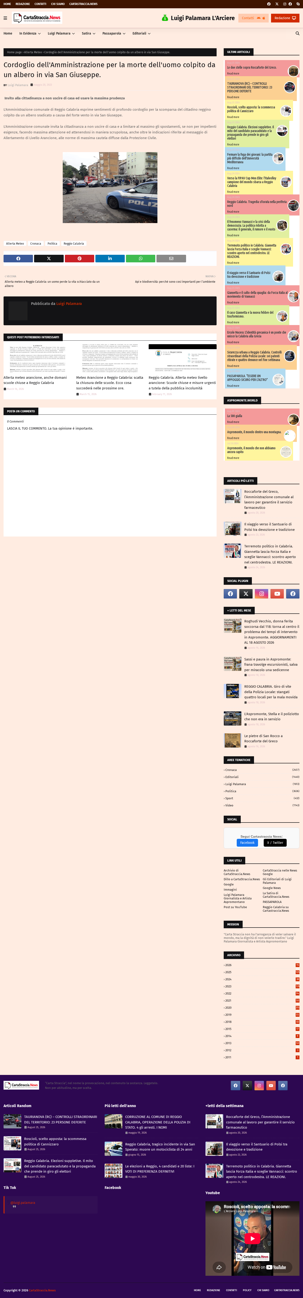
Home (7, 4)
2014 (261, 1036)
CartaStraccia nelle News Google (280, 872)
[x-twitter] (277, 4)
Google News (272, 888)
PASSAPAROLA (272, 902)
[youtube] (277, 593)
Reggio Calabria (74, 243)
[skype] (297, 4)
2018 (262, 1022)
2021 (262, 1000)
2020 (262, 1007)
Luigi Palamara (18, 85)
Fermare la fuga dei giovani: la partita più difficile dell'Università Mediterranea (249, 158)
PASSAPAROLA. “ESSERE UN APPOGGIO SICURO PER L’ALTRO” (247, 378)
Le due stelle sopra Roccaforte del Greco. (252, 67)
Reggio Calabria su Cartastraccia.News (276, 908)
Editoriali (262, 777)
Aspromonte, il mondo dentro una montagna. (254, 432)
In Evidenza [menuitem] (27, 33)
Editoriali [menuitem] (139, 33)
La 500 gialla (234, 416)
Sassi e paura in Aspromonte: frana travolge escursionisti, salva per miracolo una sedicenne (271, 664)
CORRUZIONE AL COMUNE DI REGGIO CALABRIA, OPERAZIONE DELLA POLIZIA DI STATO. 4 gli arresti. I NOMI (157, 1122)
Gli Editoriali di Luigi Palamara (277, 880)
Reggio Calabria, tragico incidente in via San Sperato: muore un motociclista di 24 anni (160, 1147)
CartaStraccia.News (83, 4)
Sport (262, 798)
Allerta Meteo (33, 52)
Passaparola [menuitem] (111, 33)
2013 (262, 1043)
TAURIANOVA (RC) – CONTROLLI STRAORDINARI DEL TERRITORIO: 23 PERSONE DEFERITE (249, 87)
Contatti (40, 4)
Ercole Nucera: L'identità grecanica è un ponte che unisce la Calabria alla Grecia (256, 334)
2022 (262, 993)
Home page (14, 52)
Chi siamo (58, 4)
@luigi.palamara (22, 1203)
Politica (52, 243)
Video (262, 805)
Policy (247, 1290)
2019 (262, 1014)
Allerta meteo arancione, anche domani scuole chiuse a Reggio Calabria (35, 380)
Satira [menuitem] (86, 33)
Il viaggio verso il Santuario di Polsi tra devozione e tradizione (248, 274)
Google (229, 884)
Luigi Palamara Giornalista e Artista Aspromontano (238, 898)
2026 (262, 965)
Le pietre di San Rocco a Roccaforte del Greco (263, 739)
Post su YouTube (235, 907)
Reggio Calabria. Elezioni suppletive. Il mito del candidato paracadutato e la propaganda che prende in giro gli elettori (250, 132)
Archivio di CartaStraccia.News (237, 872)
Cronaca (35, 243)
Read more (233, 73)
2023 (262, 986)
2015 (262, 1029)
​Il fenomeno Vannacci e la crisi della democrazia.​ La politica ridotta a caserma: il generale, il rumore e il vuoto (251, 225)
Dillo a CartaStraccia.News (242, 879)
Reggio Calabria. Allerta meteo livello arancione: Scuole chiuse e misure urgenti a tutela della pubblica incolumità (182, 382)
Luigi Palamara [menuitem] (59, 33)
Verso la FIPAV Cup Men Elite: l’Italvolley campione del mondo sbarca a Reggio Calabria (251, 182)
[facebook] (269, 4)
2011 (261, 1057)
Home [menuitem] (8, 33)
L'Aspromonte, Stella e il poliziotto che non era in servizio (271, 717)
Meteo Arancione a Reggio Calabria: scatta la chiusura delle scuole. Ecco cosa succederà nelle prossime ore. (109, 382)
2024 (262, 979)
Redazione (23, 4)
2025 (262, 972)
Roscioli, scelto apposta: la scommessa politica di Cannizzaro (251, 109)
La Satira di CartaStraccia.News (276, 894)
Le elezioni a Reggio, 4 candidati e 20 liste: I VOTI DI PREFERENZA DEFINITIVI (159, 1169)
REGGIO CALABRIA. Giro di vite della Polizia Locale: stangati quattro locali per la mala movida (271, 691)
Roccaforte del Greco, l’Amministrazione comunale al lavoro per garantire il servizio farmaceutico (269, 499)
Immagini (230, 889)
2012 (261, 1050)
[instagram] (284, 4)
